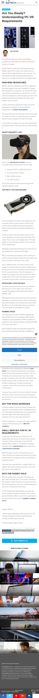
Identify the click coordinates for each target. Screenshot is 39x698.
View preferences (19, 360)
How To (4, 532)
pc (9, 532)
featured (14, 530)
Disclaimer (8, 691)
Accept (19, 350)
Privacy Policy (23, 364)
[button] (36, 334)
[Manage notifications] (33, 693)
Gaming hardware (28, 530)
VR (12, 532)
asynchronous (18, 446)
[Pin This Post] (16, 696)
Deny (19, 355)
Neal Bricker (14, 51)
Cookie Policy (15, 364)
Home (16, 690)
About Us (21, 690)
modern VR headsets (20, 110)
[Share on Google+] (23, 696)
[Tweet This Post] (10, 696)
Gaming (20, 530)
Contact (3, 691)
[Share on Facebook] (3, 696)
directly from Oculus (17, 162)
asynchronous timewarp (11, 448)
